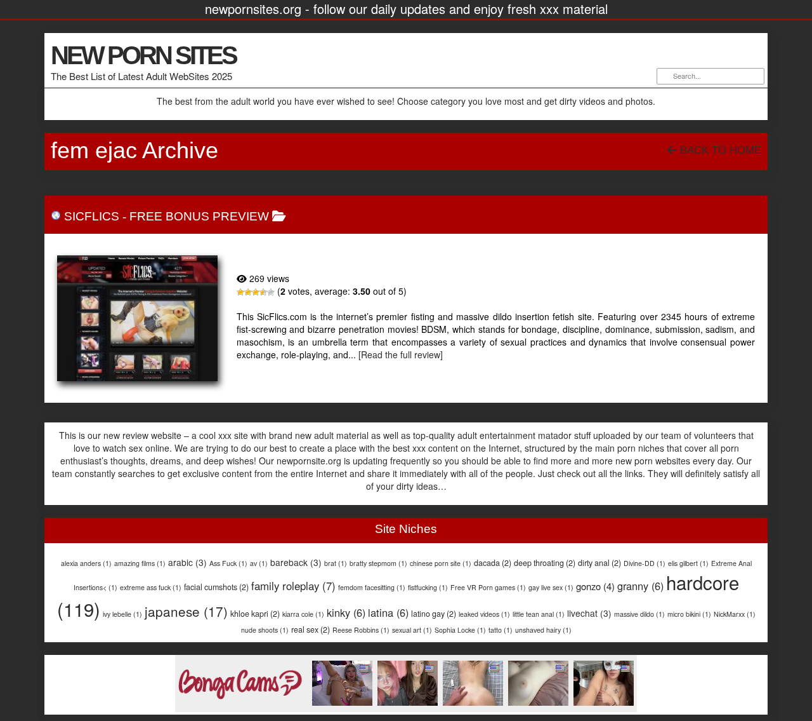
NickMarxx (735, 614)
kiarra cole (303, 614)
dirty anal (599, 563)
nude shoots (265, 630)
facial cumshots (216, 587)
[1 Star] (240, 292)
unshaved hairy (543, 630)
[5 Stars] (271, 292)
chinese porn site (440, 563)
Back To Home (719, 150)
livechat (589, 613)
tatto (500, 630)
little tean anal (539, 614)
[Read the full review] (400, 354)
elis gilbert (688, 563)
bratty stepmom (378, 563)
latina (388, 612)
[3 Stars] (255, 292)
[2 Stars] (248, 292)
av (259, 563)
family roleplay (293, 585)
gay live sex (550, 587)
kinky (346, 612)
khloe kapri (255, 613)
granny (640, 585)
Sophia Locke (460, 630)
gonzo (595, 586)
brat (335, 563)
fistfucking (428, 587)
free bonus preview (199, 216)
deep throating (544, 563)
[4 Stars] (263, 292)
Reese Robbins (361, 630)
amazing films (140, 563)
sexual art (412, 630)
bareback (296, 562)
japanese (186, 611)
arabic (187, 562)
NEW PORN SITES (143, 55)
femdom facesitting (371, 587)
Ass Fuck (228, 563)
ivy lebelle (122, 614)
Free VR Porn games (488, 587)
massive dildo (639, 614)
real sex (310, 629)
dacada (492, 563)
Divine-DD (644, 563)
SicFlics (91, 216)
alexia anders (86, 563)
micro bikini (689, 614)
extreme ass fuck (150, 587)
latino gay (433, 613)
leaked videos (484, 614)
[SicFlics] (137, 318)
